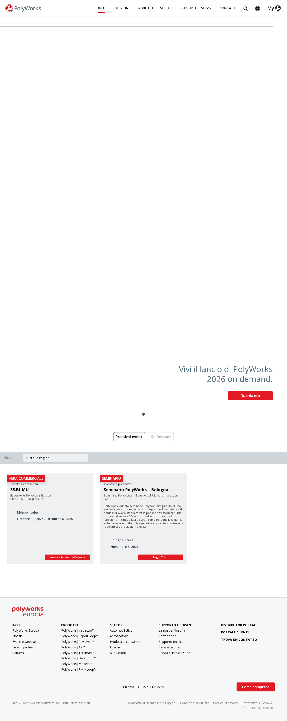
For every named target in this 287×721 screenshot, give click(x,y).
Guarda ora (250, 395)
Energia (115, 647)
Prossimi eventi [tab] (129, 436)
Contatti (228, 8)
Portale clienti (235, 632)
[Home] (23, 7)
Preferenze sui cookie (257, 703)
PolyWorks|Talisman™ (77, 653)
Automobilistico (121, 630)
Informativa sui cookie (257, 708)
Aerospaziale (119, 636)
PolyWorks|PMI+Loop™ (78, 669)
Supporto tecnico (171, 641)
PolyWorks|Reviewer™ (77, 641)
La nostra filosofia (172, 630)
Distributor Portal (238, 625)
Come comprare (256, 686)
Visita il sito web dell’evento (67, 557)
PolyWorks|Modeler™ (77, 664)
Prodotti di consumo (125, 641)
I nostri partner (23, 647)
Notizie (17, 636)
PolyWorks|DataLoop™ (78, 658)
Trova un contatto (239, 639)
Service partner (169, 647)
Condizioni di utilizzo (194, 703)
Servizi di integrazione (174, 653)
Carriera (18, 653)
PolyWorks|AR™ (73, 647)
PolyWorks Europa (25, 630)
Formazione (167, 636)
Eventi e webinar (24, 641)
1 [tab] (143, 414)
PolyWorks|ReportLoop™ (79, 636)
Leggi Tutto (160, 557)
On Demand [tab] (161, 436)
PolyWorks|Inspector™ (78, 630)
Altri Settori (118, 653)
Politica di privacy (225, 703)
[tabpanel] (143, 213)
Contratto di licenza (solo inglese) (152, 703)
